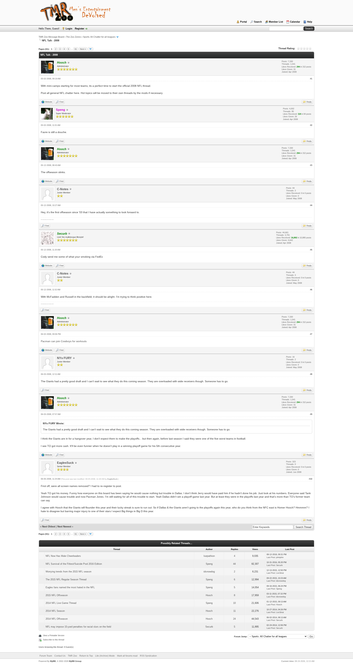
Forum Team (46, 656)
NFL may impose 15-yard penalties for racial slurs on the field (78, 626)
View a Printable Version (53, 635)
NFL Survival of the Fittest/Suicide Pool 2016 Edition (74, 563)
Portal (243, 21)
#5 (311, 250)
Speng (209, 563)
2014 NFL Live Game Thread (61, 603)
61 (76, 49)
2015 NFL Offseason (57, 595)
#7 (311, 334)
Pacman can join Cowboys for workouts (64, 341)
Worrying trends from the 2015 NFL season (68, 571)
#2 (311, 125)
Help (309, 21)
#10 (310, 479)
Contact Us (59, 656)
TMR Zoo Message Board (51, 37)
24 (234, 618)
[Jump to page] (90, 49)
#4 (311, 205)
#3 (311, 165)
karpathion (209, 556)
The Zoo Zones (73, 37)
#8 (311, 374)
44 (234, 563)
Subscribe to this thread (53, 640)
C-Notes (62, 189)
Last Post (271, 557)
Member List (276, 21)
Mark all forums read (127, 656)
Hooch (209, 595)
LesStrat (280, 573)
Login (69, 28)
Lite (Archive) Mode (105, 656)
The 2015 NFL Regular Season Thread (66, 579)
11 (234, 611)
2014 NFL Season (55, 611)
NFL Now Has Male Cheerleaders (63, 556)
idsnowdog (209, 571)
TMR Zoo (72, 656)
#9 (311, 414)
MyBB (53, 661)
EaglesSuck (65, 462)
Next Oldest (48, 526)
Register (79, 28)
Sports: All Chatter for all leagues (99, 37)
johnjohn (280, 557)
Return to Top (86, 656)
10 (234, 603)
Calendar (295, 21)
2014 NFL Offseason (57, 618)
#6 (311, 289)
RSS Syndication (148, 656)
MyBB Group (75, 661)
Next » (83, 49)
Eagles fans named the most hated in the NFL (70, 587)
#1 (311, 79)
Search (258, 21)
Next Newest (64, 526)
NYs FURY (64, 358)
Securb (279, 565)
